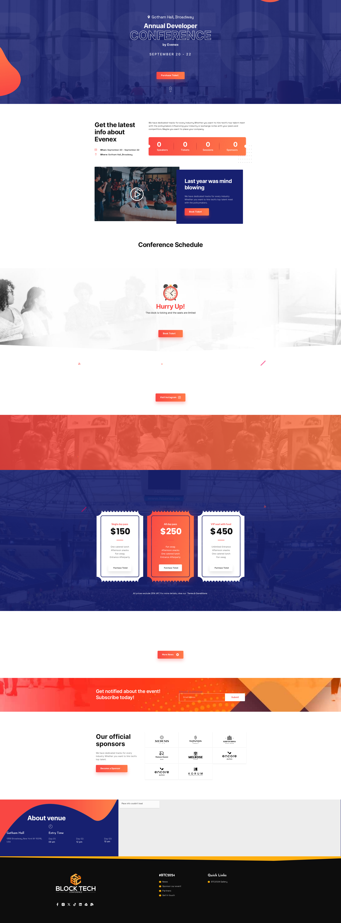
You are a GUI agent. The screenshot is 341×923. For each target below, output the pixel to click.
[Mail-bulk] (91, 904)
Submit (235, 697)
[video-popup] (137, 194)
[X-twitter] (68, 904)
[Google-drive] (86, 904)
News (165, 881)
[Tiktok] (74, 904)
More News (168, 654)
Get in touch (168, 895)
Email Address (191, 691)
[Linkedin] (80, 904)
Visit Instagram (168, 397)
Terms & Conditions (197, 593)
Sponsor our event (171, 886)
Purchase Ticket (169, 75)
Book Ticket (195, 211)
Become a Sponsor (110, 768)
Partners (166, 890)
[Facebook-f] (57, 904)
